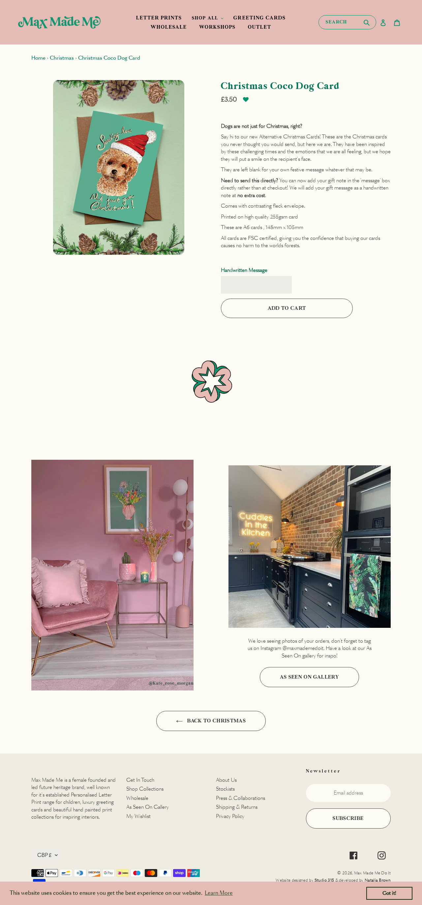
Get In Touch (140, 779)
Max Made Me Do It (372, 873)
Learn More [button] (219, 893)
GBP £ (44, 855)
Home (38, 57)
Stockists (225, 788)
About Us (226, 779)
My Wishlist (138, 816)
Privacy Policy (230, 816)
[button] (246, 102)
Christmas (62, 57)
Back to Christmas (216, 721)
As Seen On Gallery (309, 677)
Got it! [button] (389, 893)
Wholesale (137, 798)
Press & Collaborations (240, 798)
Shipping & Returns (236, 806)
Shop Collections (145, 788)
